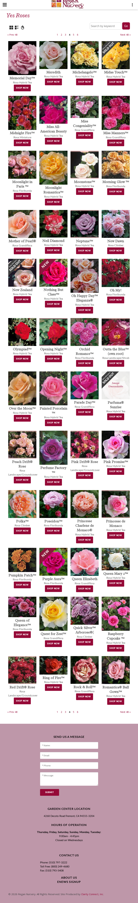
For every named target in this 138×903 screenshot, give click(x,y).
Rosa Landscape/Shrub (115, 353)
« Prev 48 (12, 34)
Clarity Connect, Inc (92, 894)
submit (49, 792)
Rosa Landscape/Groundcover (85, 466)
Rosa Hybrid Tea (53, 131)
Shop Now (22, 88)
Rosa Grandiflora (84, 125)
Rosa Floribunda (22, 186)
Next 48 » (125, 34)
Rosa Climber (84, 632)
